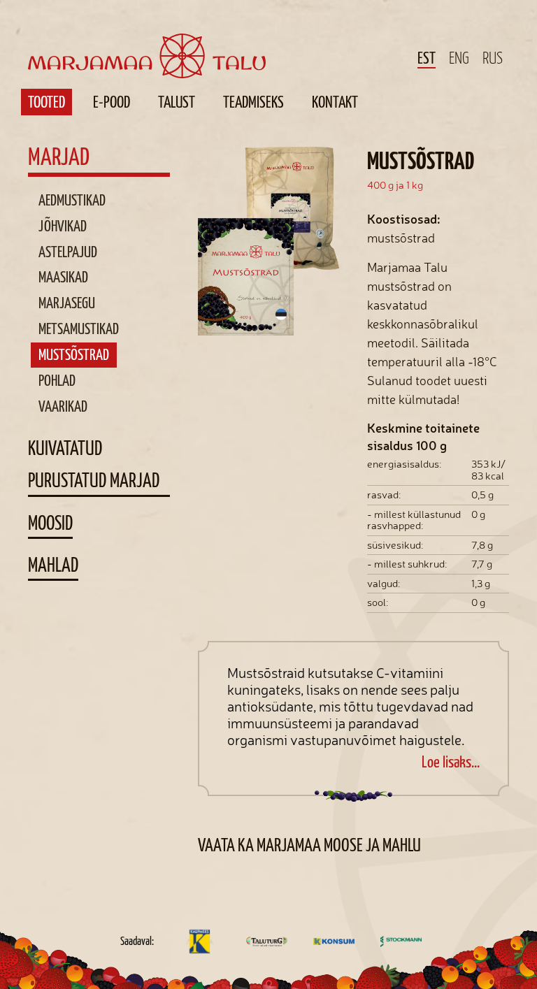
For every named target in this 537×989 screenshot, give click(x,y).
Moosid (50, 522)
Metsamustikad (78, 328)
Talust (176, 102)
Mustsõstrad (73, 354)
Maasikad (63, 277)
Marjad (59, 156)
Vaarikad (62, 406)
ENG (459, 58)
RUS (492, 58)
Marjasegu (66, 302)
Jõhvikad (62, 226)
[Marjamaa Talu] (147, 39)
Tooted (46, 102)
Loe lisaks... (451, 761)
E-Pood (111, 102)
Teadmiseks (253, 102)
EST (426, 58)
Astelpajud (67, 251)
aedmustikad (72, 200)
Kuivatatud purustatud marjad (93, 464)
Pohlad (57, 380)
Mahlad (53, 564)
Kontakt (335, 102)
